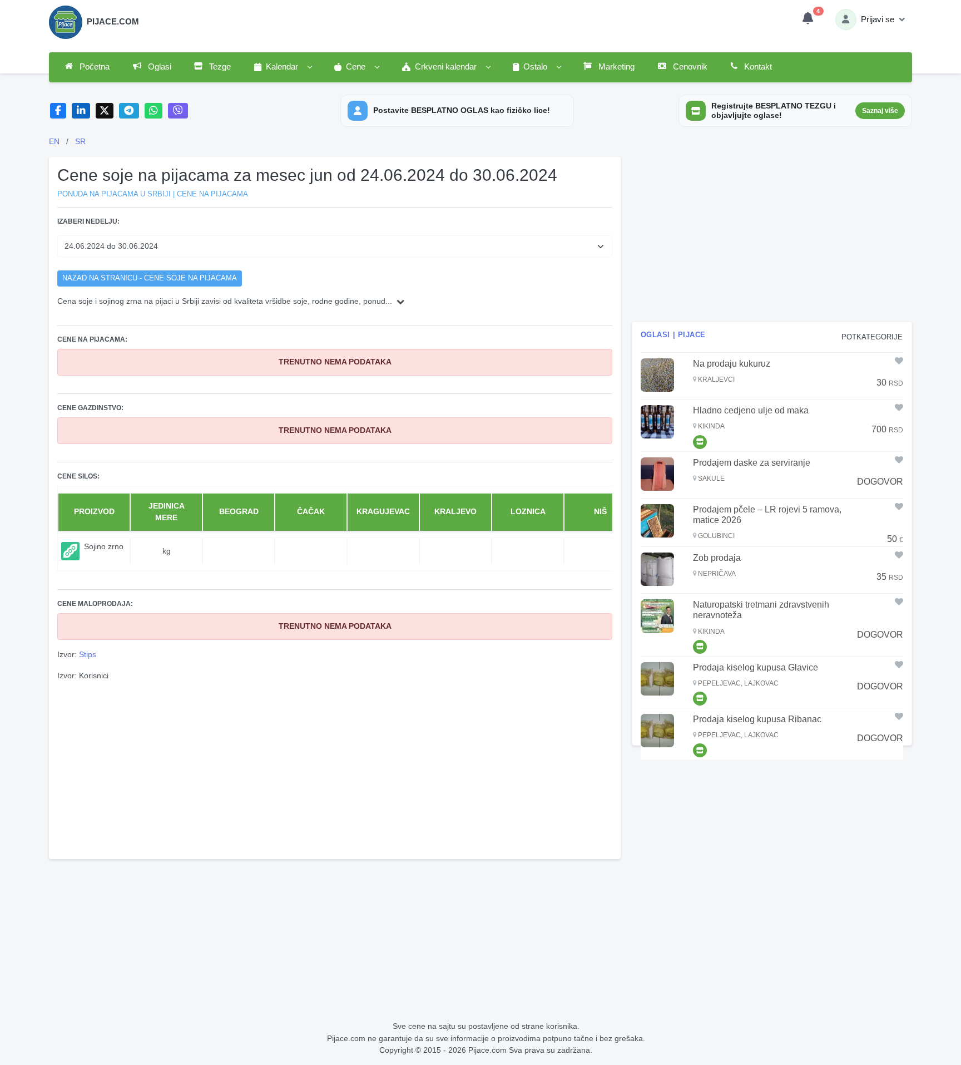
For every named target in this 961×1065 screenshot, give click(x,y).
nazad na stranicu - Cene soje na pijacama (149, 278)
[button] (282, 67)
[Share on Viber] (178, 111)
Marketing (615, 66)
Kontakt (757, 66)
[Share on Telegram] (129, 111)
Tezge (219, 66)
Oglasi (158, 66)
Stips (87, 654)
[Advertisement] (334, 768)
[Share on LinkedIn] (81, 111)
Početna (93, 66)
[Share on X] (105, 111)
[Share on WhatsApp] (154, 111)
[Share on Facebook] (58, 111)
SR (80, 141)
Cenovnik (689, 66)
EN (54, 141)
